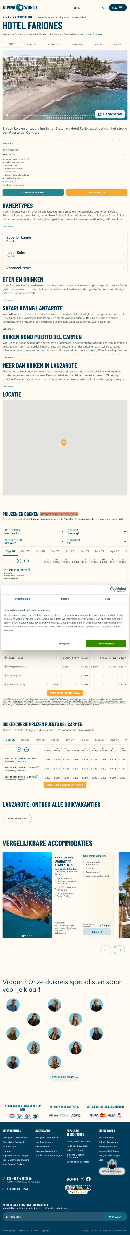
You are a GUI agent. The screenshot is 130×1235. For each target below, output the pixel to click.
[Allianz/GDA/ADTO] (65, 1115)
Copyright (45, 1230)
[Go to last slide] (8, 85)
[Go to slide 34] (80, 115)
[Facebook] (88, 1179)
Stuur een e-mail (18, 1189)
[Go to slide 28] (67, 115)
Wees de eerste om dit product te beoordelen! (62, 17)
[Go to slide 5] (16, 115)
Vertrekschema (42, 1146)
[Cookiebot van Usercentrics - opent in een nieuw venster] (112, 589)
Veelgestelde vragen (109, 1155)
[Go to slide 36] (85, 115)
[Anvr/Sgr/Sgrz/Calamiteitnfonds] (24, 1116)
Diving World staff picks (79, 1141)
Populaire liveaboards (46, 1151)
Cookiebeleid (22, 1230)
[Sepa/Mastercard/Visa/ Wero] (106, 1115)
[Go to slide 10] (27, 115)
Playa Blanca (15, 818)
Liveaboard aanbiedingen (48, 1155)
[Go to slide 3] (11, 115)
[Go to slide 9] (25, 115)
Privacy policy (9, 1230)
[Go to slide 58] (56, 118)
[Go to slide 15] (38, 115)
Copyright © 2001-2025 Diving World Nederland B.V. (104, 1230)
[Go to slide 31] (74, 115)
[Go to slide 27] (65, 115)
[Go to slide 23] (56, 115)
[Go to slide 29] (69, 115)
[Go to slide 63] (67, 118)
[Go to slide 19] (47, 115)
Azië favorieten (75, 1150)
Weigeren (64, 643)
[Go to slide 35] (82, 115)
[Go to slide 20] (49, 115)
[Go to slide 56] (51, 118)
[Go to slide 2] (9, 115)
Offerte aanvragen (33, 192)
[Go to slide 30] (71, 115)
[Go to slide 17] (42, 115)
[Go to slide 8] (22, 115)
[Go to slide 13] (34, 115)
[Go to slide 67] (76, 118)
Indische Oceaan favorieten (75, 1156)
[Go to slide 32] (76, 115)
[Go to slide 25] (60, 115)
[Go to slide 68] (78, 118)
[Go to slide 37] (87, 115)
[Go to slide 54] (47, 118)
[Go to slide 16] (40, 115)
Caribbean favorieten (78, 1161)
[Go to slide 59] (58, 118)
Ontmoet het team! (109, 1151)
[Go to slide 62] (65, 118)
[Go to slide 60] (60, 118)
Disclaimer (34, 1230)
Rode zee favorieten (77, 1145)
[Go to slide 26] (62, 115)
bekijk (95, 931)
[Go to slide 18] (45, 115)
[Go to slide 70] (82, 118)
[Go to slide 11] (29, 115)
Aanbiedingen (10, 1146)
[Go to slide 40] (93, 115)
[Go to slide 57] (54, 118)
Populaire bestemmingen (16, 1155)
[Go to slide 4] (14, 115)
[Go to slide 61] (62, 118)
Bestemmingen (106, 1137)
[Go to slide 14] (36, 115)
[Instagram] (82, 1179)
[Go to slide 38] (89, 115)
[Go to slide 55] (49, 118)
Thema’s (7, 1151)
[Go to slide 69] (80, 118)
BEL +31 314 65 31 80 (19, 1178)
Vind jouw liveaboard (46, 1137)
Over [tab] (107, 598)
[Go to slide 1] (7, 115)
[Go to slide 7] (20, 115)
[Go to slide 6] (18, 115)
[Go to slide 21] (51, 115)
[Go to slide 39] (91, 115)
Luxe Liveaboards (44, 1142)
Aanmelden (115, 1216)
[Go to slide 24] (58, 115)
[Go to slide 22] (54, 115)
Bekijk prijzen (97, 192)
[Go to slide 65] (71, 118)
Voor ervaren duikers (13, 1164)
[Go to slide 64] (69, 118)
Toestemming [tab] (22, 598)
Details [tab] (65, 598)
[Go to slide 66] (74, 118)
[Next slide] (122, 85)
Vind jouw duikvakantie (15, 1137)
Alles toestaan (106, 643)
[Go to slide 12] (31, 115)
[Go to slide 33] (78, 115)
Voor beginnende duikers (16, 1159)
